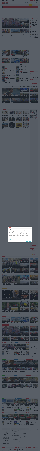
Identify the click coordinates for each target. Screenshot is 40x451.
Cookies (12, 239)
